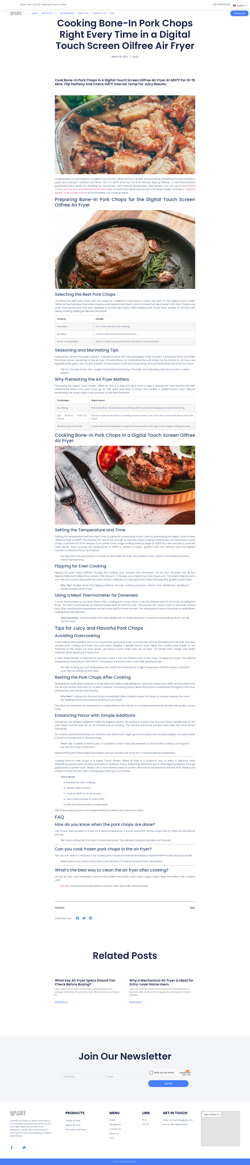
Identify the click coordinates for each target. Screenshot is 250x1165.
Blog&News (115, 1124)
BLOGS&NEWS (67, 13)
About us (114, 1133)
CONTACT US (99, 13)
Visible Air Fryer (73, 1120)
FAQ (112, 13)
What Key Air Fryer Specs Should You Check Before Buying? (85, 982)
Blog (144, 1120)
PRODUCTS (47, 13)
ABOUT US (83, 13)
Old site (145, 1124)
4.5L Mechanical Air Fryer (92, 189)
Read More (61, 1002)
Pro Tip (65, 886)
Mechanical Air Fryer (76, 1129)
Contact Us (115, 1129)
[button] (77, 918)
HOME (34, 13)
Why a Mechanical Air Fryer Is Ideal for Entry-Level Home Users (161, 982)
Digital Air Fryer (73, 1125)
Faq (111, 1138)
